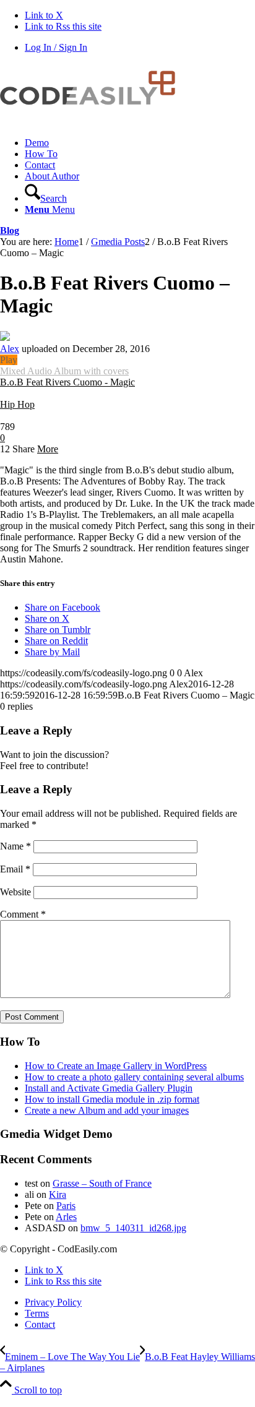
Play (8, 360)
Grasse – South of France (102, 1183)
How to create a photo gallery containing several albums (134, 1077)
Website (15, 892)
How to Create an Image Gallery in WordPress (116, 1066)
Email (15, 869)
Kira (57, 1194)
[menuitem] (140, 142)
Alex (9, 348)
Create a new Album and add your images (107, 1110)
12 (5, 449)
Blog (9, 230)
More (47, 449)
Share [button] (23, 449)
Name (15, 846)
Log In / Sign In (56, 47)
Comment (23, 914)
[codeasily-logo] (93, 121)
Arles (66, 1216)
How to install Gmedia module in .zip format (112, 1099)
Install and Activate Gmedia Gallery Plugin (108, 1088)
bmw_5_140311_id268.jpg (133, 1228)
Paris (66, 1205)
